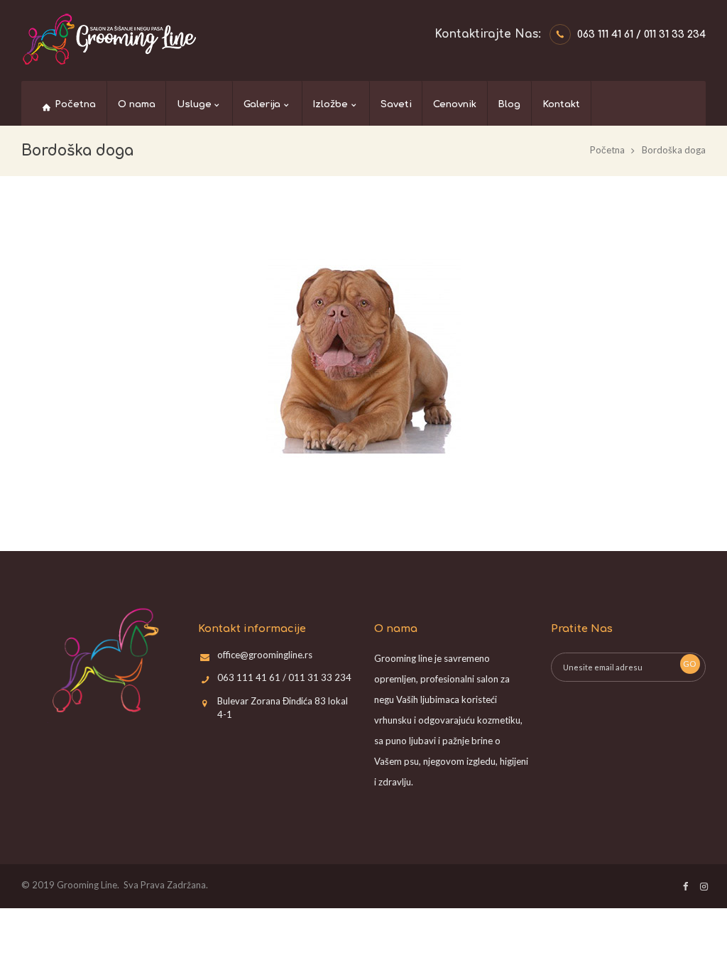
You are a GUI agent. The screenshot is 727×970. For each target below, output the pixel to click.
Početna (607, 150)
